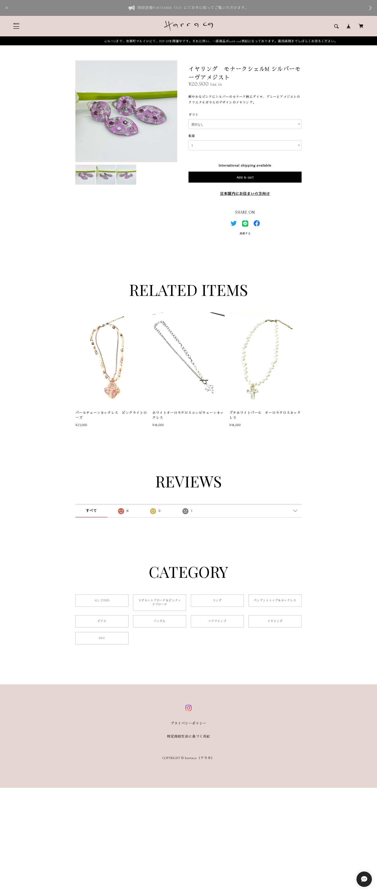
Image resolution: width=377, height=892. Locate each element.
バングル (160, 621)
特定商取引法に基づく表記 (188, 736)
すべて (91, 511)
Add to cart (245, 177)
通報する (245, 233)
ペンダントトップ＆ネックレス (275, 600)
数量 (191, 136)
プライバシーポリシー (188, 723)
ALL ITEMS (102, 600)
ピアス (102, 621)
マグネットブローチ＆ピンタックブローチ (159, 602)
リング (217, 600)
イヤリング (275, 621)
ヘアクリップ (217, 621)
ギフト (193, 115)
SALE (102, 638)
